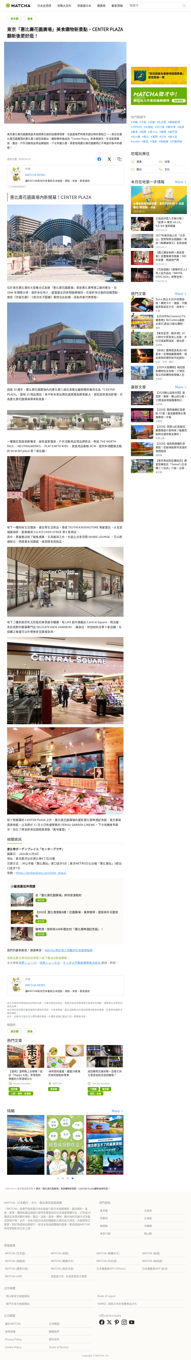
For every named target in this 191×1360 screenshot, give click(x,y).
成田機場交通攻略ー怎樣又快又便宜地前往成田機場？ (105, 1073)
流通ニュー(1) (28, 963)
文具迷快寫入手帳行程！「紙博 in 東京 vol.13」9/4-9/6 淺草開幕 (170, 222)
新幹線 (164, 141)
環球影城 (175, 122)
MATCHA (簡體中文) (62, 1261)
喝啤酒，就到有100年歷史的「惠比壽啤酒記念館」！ (69, 929)
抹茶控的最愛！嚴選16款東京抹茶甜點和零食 (64, 1073)
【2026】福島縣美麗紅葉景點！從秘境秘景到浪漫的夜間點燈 (171, 447)
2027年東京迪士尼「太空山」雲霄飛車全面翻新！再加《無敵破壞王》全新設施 (171, 239)
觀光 (139, 169)
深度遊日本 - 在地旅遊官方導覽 (69, 1276)
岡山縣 (148, 1233)
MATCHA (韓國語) (15, 1261)
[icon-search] (184, 5)
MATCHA (57, 1083)
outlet (136, 141)
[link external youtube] (132, 1323)
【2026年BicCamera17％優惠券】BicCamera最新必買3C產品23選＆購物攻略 (171, 321)
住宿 (167, 161)
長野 (143, 131)
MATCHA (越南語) (152, 1261)
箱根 (163, 131)
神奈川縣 (105, 1233)
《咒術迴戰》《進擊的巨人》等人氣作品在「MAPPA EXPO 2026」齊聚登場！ (171, 273)
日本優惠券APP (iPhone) (111, 1268)
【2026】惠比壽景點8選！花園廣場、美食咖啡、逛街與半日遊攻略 (76, 914)
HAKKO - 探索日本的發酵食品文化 (117, 1303)
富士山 (153, 131)
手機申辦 (177, 141)
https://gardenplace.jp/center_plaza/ (41, 873)
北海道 (149, 126)
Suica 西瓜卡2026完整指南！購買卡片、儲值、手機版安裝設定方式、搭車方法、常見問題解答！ (171, 304)
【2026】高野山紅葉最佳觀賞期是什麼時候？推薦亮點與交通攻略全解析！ (171, 430)
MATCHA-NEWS (35, 175)
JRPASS (137, 126)
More (116, 1111)
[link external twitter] (110, 1323)
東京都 (14, 18)
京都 (152, 122)
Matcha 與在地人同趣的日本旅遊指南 (69, 950)
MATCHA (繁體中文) (108, 1253)
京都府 (104, 1218)
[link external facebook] (102, 1323)
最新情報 (117, 5)
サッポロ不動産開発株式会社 (82, 963)
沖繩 (135, 122)
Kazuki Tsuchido (21, 1083)
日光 (163, 136)
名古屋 (162, 122)
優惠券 (101, 5)
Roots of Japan (106, 1296)
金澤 (181, 126)
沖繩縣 (148, 1226)
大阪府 (148, 1210)
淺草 (154, 141)
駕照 (154, 136)
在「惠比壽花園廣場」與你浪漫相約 (58, 895)
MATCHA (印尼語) (106, 1261)
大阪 (143, 122)
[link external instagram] (125, 1323)
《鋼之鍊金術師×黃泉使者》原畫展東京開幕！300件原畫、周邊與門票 (171, 256)
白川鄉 (136, 136)
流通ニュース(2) (50, 963)
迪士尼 (173, 136)
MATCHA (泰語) (151, 1253)
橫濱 (135, 131)
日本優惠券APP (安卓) (155, 1268)
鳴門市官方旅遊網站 (17, 1303)
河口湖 (160, 126)
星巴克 (173, 131)
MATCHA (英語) (60, 1253)
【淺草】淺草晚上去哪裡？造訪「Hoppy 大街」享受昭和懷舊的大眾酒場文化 (26, 1074)
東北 (146, 136)
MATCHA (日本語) (15, 1253)
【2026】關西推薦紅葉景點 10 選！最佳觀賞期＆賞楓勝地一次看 (171, 413)
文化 (167, 169)
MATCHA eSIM (13, 1276)
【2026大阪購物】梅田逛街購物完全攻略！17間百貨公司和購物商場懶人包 (170, 370)
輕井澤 (172, 126)
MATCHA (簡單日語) (16, 1268)
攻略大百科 (64, 5)
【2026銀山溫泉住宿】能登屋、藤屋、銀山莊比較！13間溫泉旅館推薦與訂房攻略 (171, 398)
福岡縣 (104, 1226)
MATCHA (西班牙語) (62, 1268)
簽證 (145, 141)
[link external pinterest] (117, 1323)
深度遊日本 (84, 5)
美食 (30, 18)
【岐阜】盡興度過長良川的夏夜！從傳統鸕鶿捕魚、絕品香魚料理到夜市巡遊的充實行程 (171, 355)
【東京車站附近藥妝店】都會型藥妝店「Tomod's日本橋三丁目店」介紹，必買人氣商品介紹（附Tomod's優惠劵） (171, 468)
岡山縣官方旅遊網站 (17, 1296)
